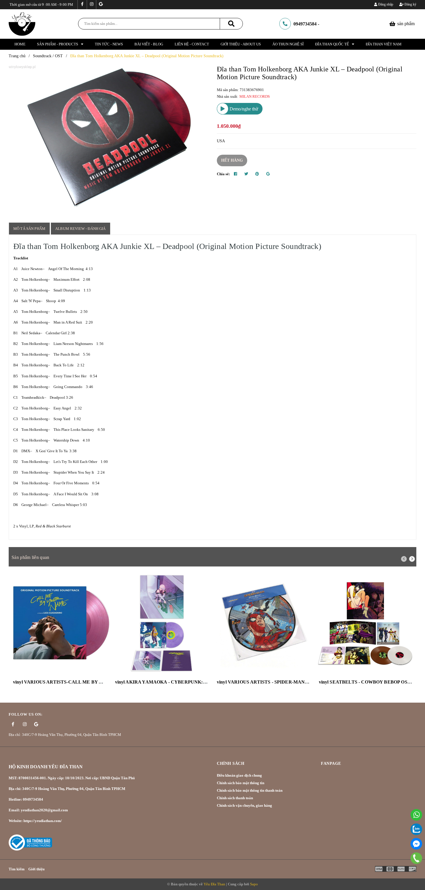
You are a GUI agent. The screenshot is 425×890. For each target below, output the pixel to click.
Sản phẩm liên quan (30, 557)
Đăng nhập (385, 4)
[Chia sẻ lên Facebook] (235, 174)
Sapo (254, 884)
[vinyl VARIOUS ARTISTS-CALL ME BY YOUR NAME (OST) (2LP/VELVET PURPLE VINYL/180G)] (60, 624)
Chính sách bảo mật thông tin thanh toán (249, 790)
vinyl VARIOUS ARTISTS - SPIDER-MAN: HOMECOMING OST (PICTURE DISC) (304, 681)
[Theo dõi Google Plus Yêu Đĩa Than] (100, 4)
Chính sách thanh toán (235, 798)
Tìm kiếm (17, 869)
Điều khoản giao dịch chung (239, 775)
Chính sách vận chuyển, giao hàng (244, 805)
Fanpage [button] (331, 763)
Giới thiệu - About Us (241, 44)
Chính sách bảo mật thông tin (240, 783)
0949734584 (305, 23)
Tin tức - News (109, 44)
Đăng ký (410, 4)
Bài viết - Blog (148, 44)
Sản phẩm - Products (57, 44)
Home (19, 44)
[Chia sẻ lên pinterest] (257, 174)
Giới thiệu (36, 869)
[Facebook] (416, 844)
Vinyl (23, 526)
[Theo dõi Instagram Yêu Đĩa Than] (91, 4)
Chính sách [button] (230, 763)
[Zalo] (416, 829)
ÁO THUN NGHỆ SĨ (288, 44)
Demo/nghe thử (243, 108)
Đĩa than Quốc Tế (332, 44)
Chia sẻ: (223, 174)
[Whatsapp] (416, 815)
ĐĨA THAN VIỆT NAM (384, 44)
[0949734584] (416, 858)
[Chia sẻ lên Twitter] (246, 174)
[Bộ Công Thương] (30, 842)
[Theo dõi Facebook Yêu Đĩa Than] (82, 4)
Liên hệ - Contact (192, 44)
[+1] (268, 174)
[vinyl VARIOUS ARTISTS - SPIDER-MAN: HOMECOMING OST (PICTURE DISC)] (263, 624)
